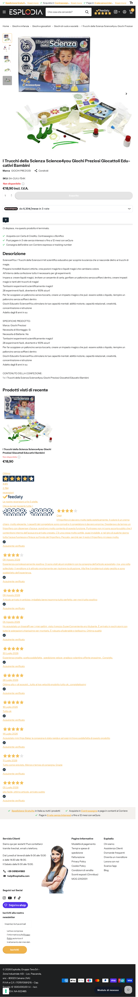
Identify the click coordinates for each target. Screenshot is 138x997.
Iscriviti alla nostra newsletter (13, 912)
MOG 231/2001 (79, 876)
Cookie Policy (79, 863)
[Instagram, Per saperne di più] (117, 12)
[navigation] (7, 38)
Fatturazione (78, 854)
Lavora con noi (111, 858)
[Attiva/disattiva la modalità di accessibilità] (131, 3)
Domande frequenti (114, 850)
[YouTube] (10, 895)
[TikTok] (19, 895)
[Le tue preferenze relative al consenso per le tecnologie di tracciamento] (6, 991)
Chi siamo (109, 841)
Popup (23, 181)
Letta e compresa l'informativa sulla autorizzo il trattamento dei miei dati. (18, 934)
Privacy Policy (79, 858)
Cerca (87, 12)
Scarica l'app (110, 863)
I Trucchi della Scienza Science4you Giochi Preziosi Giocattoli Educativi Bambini (27, 448)
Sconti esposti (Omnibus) (85, 871)
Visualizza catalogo (5, 12)
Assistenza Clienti (113, 845)
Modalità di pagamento (84, 841)
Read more (33, 3)
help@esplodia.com (18, 873)
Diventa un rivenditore (115, 854)
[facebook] (15, 895)
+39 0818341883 (16, 868)
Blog (106, 867)
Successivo (41, 509)
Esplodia (109, 836)
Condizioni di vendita (82, 867)
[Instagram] (4, 895)
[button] (12, 190)
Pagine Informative (82, 836)
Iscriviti (14, 947)
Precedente (15, 509)
